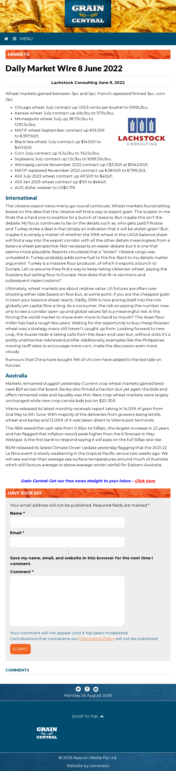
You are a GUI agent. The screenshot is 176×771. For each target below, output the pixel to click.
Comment (22, 571)
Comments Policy (97, 638)
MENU (26, 38)
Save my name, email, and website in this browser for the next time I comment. (81, 561)
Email (17, 532)
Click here (145, 481)
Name (17, 513)
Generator (100, 765)
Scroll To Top (85, 716)
